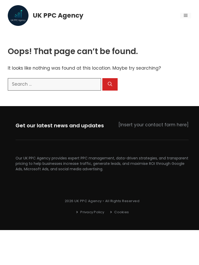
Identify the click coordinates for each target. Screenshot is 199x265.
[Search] (110, 84)
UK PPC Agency (58, 15)
